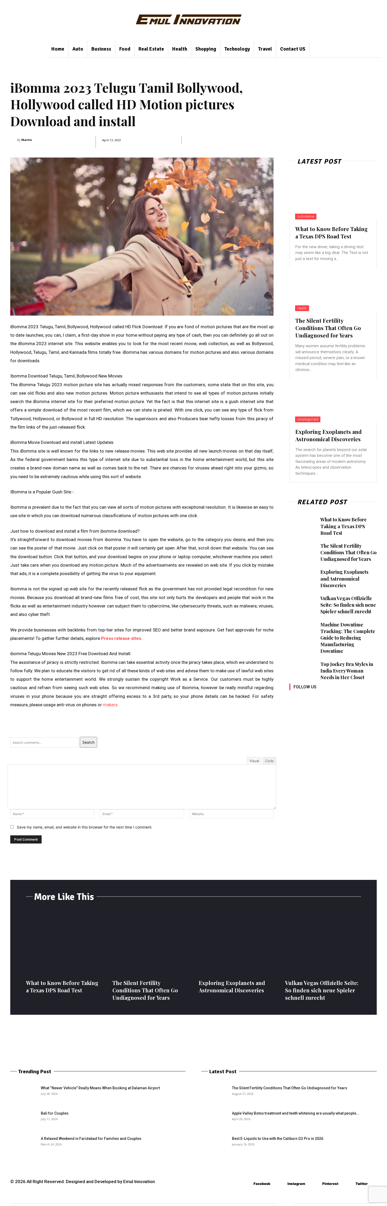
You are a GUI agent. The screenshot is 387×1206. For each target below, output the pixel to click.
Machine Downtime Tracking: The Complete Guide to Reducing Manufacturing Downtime (347, 637)
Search (88, 742)
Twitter (361, 1184)
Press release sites (121, 638)
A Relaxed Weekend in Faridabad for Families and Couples (91, 1138)
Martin (26, 140)
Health (302, 308)
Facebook (262, 1184)
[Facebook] (294, 698)
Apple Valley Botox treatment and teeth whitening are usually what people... (295, 1113)
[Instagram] (305, 698)
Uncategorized (308, 419)
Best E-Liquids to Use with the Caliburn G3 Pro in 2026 (277, 1138)
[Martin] (13, 140)
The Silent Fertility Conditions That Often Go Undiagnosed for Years (328, 328)
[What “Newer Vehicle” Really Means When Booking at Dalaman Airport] (23, 1094)
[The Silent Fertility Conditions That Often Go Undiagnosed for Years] (333, 289)
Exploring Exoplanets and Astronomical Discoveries (328, 435)
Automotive (305, 216)
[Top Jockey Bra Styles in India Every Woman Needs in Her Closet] (302, 671)
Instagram (296, 1184)
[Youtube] (353, 698)
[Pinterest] (329, 698)
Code (269, 761)
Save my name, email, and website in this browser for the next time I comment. (84, 827)
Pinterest (330, 1184)
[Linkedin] (317, 698)
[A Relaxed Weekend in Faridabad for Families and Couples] (23, 1145)
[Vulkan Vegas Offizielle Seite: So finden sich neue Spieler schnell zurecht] (302, 605)
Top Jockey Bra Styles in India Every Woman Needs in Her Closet (346, 670)
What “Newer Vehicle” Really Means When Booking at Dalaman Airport (100, 1088)
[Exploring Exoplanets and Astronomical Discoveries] (333, 400)
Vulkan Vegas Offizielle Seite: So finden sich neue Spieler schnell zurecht (348, 605)
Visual (254, 761)
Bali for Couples (54, 1113)
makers (110, 704)
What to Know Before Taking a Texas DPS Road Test (331, 232)
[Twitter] (341, 698)
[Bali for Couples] (23, 1120)
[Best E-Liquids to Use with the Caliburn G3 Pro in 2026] (214, 1145)
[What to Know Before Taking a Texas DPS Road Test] (333, 197)
